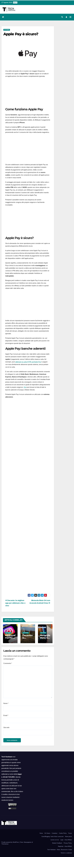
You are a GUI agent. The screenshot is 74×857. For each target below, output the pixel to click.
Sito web (6, 727)
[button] (62, 17)
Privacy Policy (68, 843)
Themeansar (4, 844)
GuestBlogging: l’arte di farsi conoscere (52, 836)
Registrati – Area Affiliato (65, 846)
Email (5, 715)
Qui (25, 387)
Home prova (68, 836)
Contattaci (54, 833)
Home (41, 833)
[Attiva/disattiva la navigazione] (70, 17)
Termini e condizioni (66, 853)
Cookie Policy (63, 833)
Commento (7, 663)
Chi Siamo (47, 833)
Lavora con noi (55, 840)
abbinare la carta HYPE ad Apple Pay (28, 362)
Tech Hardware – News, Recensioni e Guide (59, 849)
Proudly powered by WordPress (10, 842)
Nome (5, 703)
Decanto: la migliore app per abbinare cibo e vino (15, 603)
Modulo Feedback (57, 843)
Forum (70, 833)
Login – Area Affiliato (66, 840)
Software (6, 29)
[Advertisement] (27, 92)
